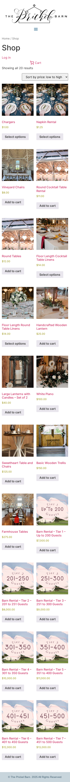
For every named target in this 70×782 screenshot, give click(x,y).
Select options (15, 137)
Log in (6, 57)
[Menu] (35, 29)
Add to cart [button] (13, 202)
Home (6, 38)
